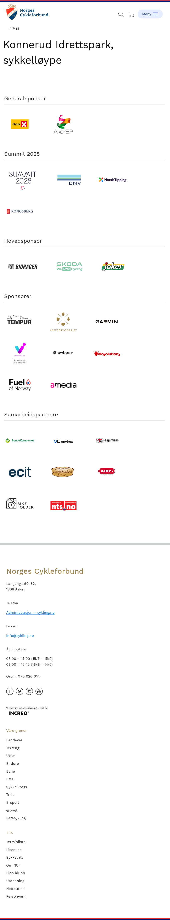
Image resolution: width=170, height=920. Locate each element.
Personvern (16, 896)
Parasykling (16, 818)
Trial (10, 795)
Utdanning (15, 881)
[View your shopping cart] (131, 13)
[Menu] (150, 11)
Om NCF (13, 865)
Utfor (10, 756)
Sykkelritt (14, 857)
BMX (10, 779)
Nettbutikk (15, 889)
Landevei (14, 740)
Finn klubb (15, 873)
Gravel (11, 810)
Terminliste (16, 842)
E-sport (12, 802)
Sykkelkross (16, 787)
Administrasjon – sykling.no (30, 612)
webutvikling (30, 708)
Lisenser (13, 850)
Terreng (12, 748)
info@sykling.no (20, 636)
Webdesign (12, 708)
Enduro (12, 763)
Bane (10, 771)
